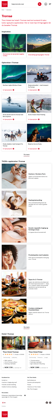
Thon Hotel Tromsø (10, 352)
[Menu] (50, 4)
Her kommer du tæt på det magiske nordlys (13, 54)
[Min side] (45, 4)
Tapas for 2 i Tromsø (35, 279)
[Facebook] (47, 403)
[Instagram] (50, 403)
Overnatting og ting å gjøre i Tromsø (38, 54)
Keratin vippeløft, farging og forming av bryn (38, 229)
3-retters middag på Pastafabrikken (35, 309)
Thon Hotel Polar (36, 352)
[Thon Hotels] (5, 4)
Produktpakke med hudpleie (39, 255)
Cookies (4, 406)
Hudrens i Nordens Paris (37, 174)
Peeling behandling (35, 200)
